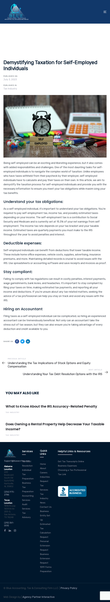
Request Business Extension (45, 554)
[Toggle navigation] (89, 12)
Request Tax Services (44, 485)
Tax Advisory (26, 515)
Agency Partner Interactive (38, 597)
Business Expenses (67, 465)
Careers (43, 472)
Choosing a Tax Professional (72, 470)
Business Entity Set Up (45, 515)
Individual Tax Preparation (28, 474)
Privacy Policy (68, 588)
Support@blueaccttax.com (17, 461)
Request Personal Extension (45, 541)
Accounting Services (28, 498)
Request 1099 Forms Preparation (46, 567)
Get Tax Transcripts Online (71, 461)
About (43, 468)
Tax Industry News (44, 498)
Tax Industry (10, 88)
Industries (45, 477)
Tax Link (62, 474)
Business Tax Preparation (28, 487)
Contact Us (46, 507)
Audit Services (26, 506)
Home (43, 464)
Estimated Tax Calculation (45, 528)
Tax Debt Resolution (27, 463)
